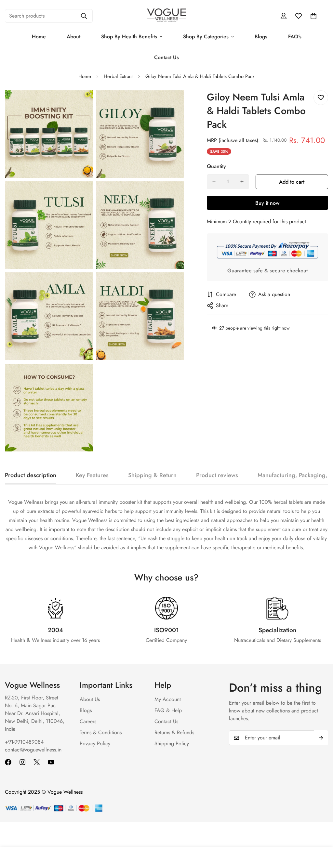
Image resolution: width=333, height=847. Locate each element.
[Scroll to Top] (320, 811)
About (73, 36)
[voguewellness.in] (166, 15)
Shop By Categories (206, 36)
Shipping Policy (171, 743)
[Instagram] (22, 762)
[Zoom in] (80, 104)
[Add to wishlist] (320, 97)
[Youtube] (51, 762)
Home (39, 36)
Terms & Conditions (101, 732)
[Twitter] (36, 762)
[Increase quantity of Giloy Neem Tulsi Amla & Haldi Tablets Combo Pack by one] (242, 182)
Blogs (261, 36)
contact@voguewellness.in (33, 749)
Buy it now (267, 203)
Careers (88, 721)
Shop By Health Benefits (129, 36)
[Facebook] (8, 762)
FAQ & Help (168, 710)
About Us (90, 699)
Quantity (216, 166)
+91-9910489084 (24, 742)
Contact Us (166, 57)
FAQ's (294, 36)
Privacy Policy (95, 743)
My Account (167, 699)
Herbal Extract (118, 76)
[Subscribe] (321, 737)
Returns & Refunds (174, 732)
